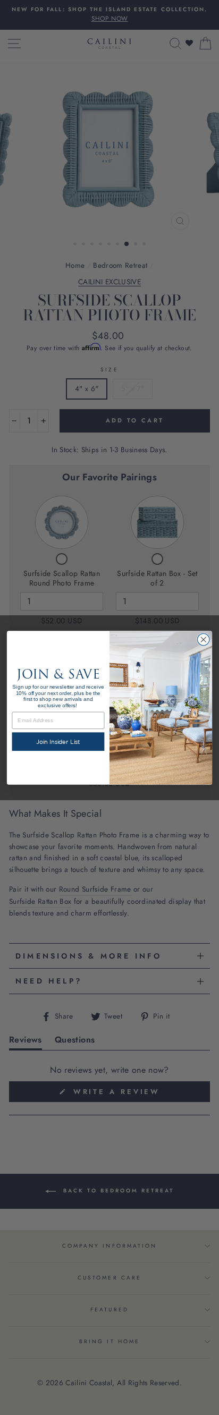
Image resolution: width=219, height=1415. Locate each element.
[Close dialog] (203, 639)
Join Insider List (58, 741)
